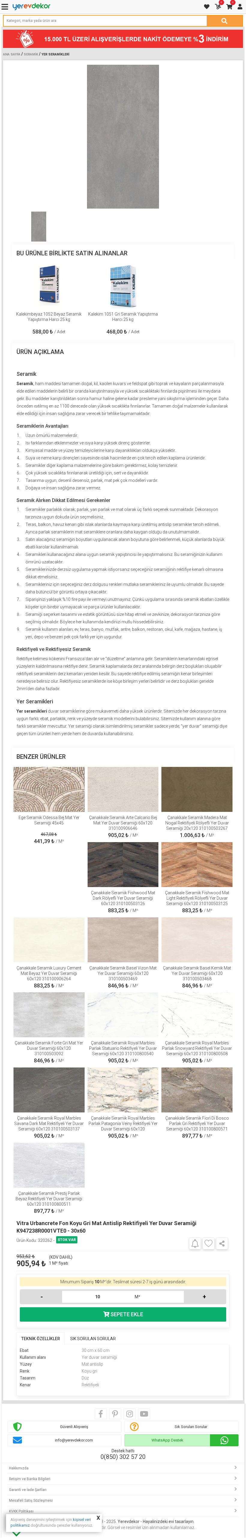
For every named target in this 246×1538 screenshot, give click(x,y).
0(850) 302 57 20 (123, 1457)
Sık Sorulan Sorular (191, 1426)
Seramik (31, 54)
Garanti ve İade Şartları (27, 1490)
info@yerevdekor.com (74, 1440)
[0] (218, 7)
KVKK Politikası (21, 1511)
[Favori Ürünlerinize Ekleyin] (208, 1243)
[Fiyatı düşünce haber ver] (195, 1242)
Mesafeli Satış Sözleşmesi (31, 1500)
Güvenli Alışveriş (74, 1426)
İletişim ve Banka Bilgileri (29, 1479)
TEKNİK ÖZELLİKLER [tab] (40, 1338)
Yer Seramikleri (55, 54)
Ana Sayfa (11, 54)
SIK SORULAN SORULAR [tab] (93, 1338)
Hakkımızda (18, 1468)
